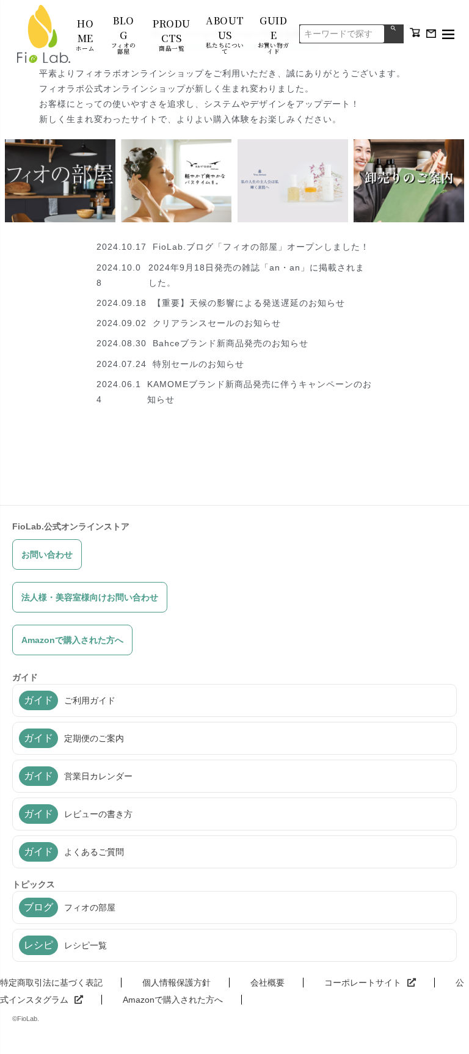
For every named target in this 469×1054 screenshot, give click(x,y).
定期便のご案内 (74, 738)
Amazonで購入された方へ (72, 640)
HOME (85, 34)
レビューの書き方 (78, 814)
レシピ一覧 (65, 945)
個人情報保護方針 (176, 982)
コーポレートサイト (362, 982)
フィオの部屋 (69, 907)
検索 (393, 33)
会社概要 (267, 982)
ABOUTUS (225, 33)
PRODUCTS (171, 34)
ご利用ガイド (69, 700)
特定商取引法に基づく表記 (51, 982)
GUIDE (273, 33)
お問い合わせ (47, 554)
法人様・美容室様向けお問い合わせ (89, 597)
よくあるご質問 (74, 851)
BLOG (123, 33)
